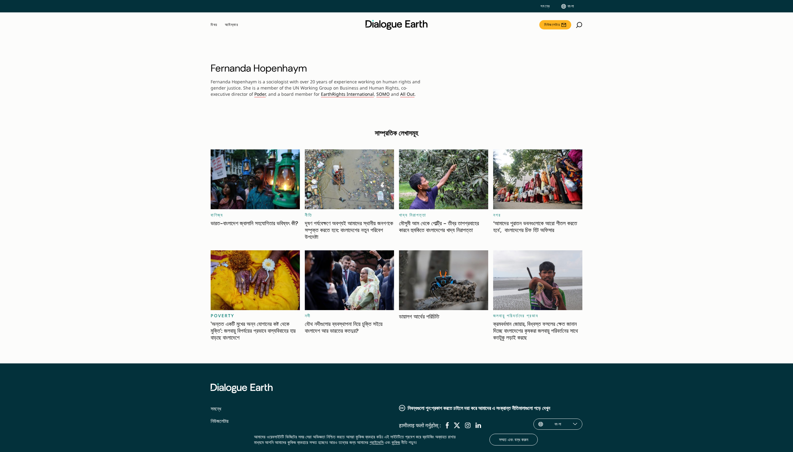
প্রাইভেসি (376, 442)
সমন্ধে (545, 6)
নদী (308, 315)
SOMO (383, 94)
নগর (497, 215)
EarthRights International (347, 94)
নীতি (308, 215)
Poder (260, 94)
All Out (407, 94)
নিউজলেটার (552, 24)
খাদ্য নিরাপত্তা (412, 215)
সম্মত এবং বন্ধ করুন (513, 439)
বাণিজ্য (217, 215)
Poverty (222, 315)
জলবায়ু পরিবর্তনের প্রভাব (515, 315)
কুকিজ (396, 442)
